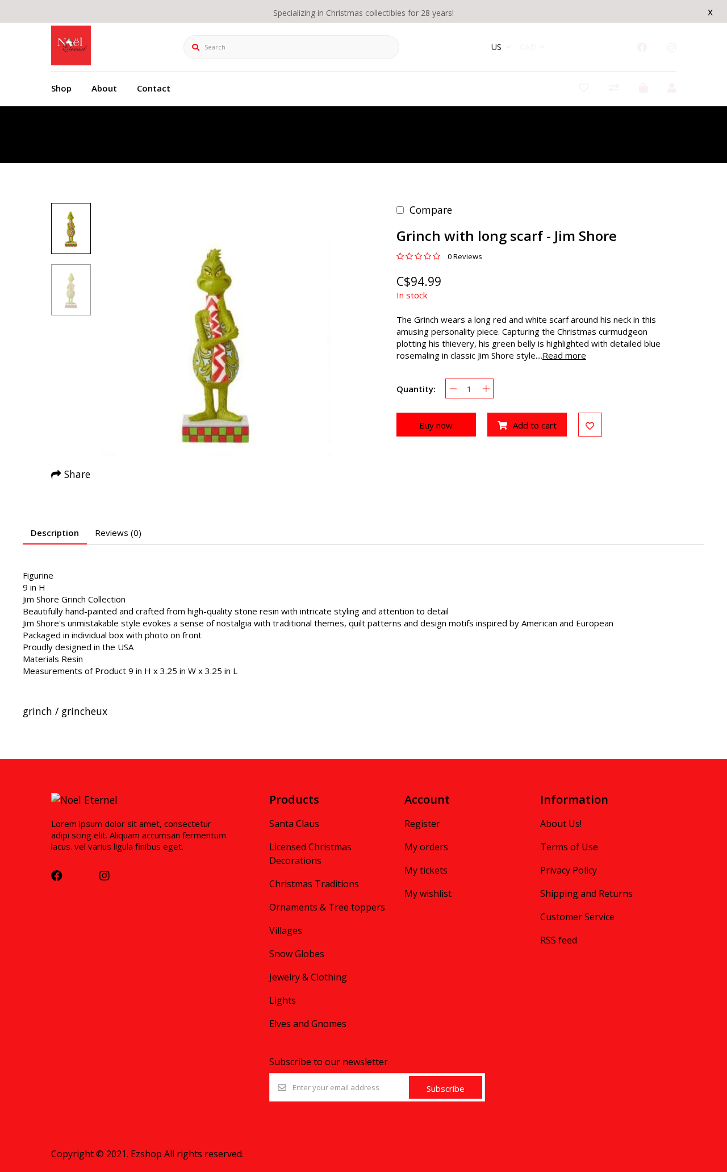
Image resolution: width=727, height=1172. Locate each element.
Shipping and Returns (586, 893)
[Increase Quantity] (486, 388)
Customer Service (577, 917)
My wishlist (428, 893)
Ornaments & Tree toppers (327, 907)
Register (422, 823)
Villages (285, 930)
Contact (153, 88)
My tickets (426, 870)
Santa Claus (294, 823)
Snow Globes (296, 953)
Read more (564, 355)
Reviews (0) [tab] (118, 532)
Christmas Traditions (314, 884)
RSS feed (558, 940)
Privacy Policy (568, 870)
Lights (282, 1000)
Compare (431, 210)
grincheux (84, 711)
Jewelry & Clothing (308, 977)
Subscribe (446, 1088)
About (104, 88)
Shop (61, 88)
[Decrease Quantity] (453, 388)
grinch (37, 711)
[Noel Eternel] (71, 61)
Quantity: (416, 388)
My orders (426, 847)
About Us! (561, 823)
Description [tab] (55, 532)
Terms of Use (569, 847)
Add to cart (535, 425)
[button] (71, 228)
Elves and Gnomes (307, 1023)
